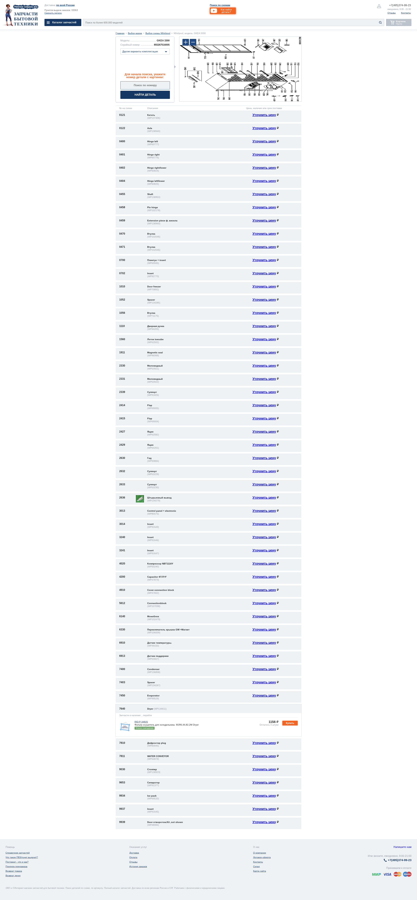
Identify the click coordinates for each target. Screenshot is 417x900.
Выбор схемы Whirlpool (157, 33)
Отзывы (392, 13)
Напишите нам (402, 847)
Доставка (134, 852)
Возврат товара (14, 871)
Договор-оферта (262, 857)
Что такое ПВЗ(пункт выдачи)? (22, 857)
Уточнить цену (264, 115)
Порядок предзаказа (16, 866)
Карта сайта (259, 871)
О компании (259, 852)
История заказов (138, 866)
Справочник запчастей (18, 852)
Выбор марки (135, 33)
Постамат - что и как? (17, 862)
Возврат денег (13, 875)
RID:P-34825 (141, 721)
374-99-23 (400, 5)
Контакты (406, 13)
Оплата (133, 857)
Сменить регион (53, 13)
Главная (120, 33)
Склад (256, 866)
